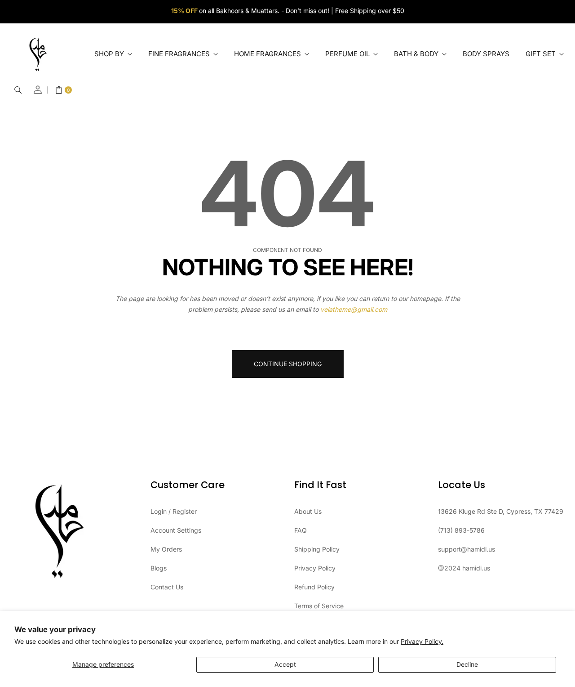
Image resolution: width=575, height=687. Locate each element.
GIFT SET (541, 53)
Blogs (158, 568)
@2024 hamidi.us (464, 568)
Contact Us (166, 587)
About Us (308, 511)
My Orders (166, 549)
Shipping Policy (317, 549)
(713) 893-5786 (461, 530)
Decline (467, 664)
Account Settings (175, 530)
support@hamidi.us (466, 549)
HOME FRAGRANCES (268, 53)
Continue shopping (288, 364)
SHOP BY (110, 53)
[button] (18, 90)
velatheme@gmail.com (353, 309)
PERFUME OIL (348, 53)
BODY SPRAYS (486, 53)
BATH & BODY (417, 53)
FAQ (300, 530)
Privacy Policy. (422, 641)
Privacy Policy (315, 568)
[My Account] (38, 90)
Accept (285, 664)
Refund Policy (314, 587)
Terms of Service (319, 606)
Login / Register (173, 511)
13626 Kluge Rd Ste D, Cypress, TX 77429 (500, 511)
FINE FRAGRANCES (180, 53)
